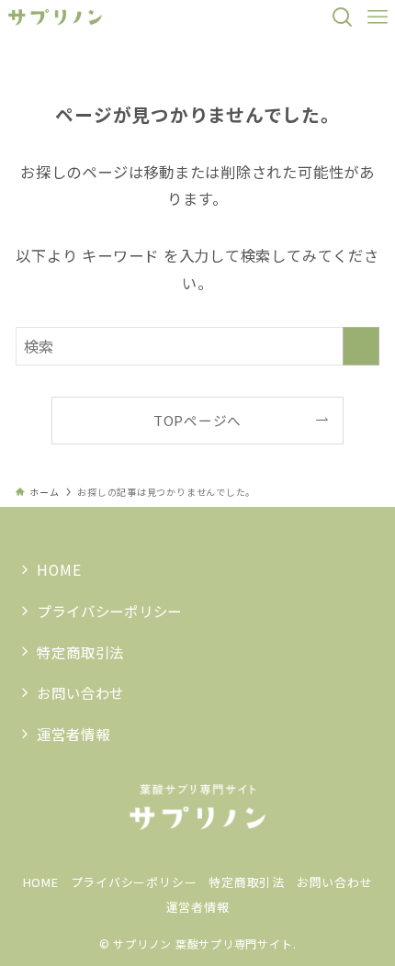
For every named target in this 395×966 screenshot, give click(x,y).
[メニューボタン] (377, 17)
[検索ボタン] (342, 17)
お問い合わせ (80, 692)
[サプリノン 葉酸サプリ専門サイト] (55, 17)
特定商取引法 (80, 652)
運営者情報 (73, 734)
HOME (59, 569)
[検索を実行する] (361, 346)
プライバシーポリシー (109, 611)
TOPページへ (197, 420)
